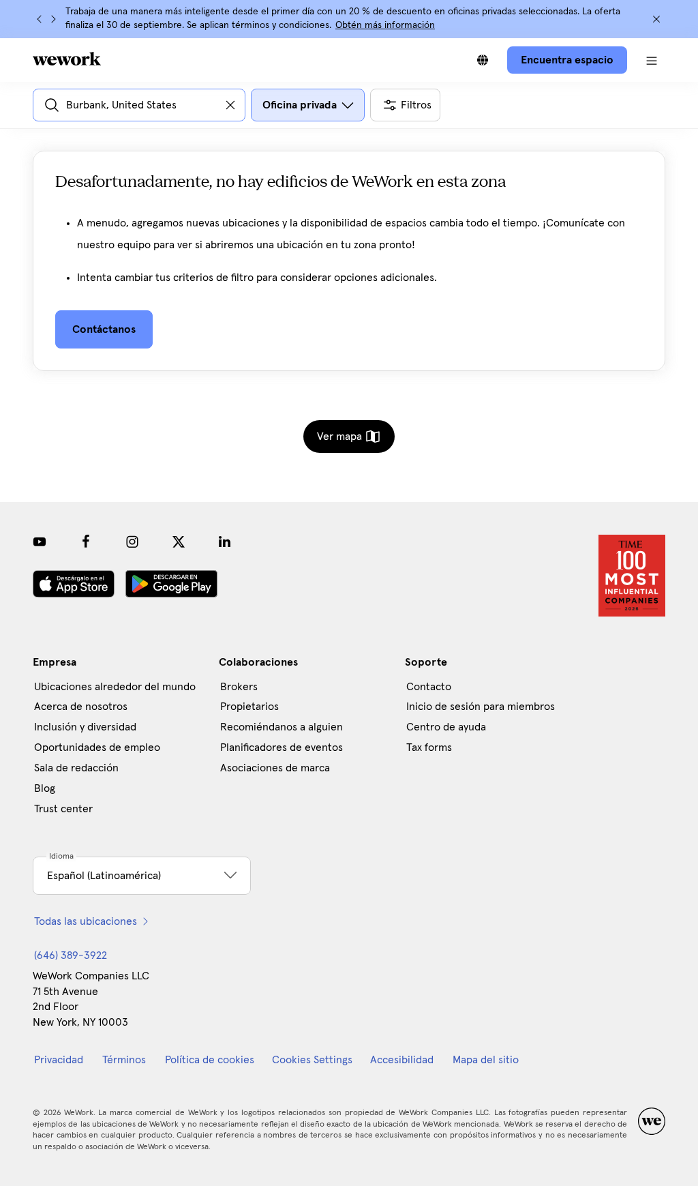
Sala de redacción (76, 767)
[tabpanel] (349, 272)
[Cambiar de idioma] (482, 60)
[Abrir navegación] (651, 60)
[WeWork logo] (67, 58)
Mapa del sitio (486, 1059)
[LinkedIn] (225, 541)
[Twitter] (178, 541)
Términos (124, 1059)
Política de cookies (209, 1059)
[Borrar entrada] (230, 105)
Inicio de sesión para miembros (480, 706)
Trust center (63, 808)
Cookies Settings (312, 1059)
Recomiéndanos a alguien (281, 727)
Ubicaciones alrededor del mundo (115, 686)
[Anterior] (39, 19)
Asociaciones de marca (275, 767)
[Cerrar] (656, 19)
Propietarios (249, 706)
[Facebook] (86, 541)
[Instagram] (132, 541)
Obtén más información (385, 25)
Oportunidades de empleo (97, 747)
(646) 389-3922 (70, 955)
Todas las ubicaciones (85, 921)
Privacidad (58, 1059)
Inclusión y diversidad (85, 727)
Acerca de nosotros (80, 706)
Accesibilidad (402, 1059)
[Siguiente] (53, 19)
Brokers (239, 686)
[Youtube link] (39, 541)
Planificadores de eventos (281, 747)
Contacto (428, 686)
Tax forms (429, 747)
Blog (44, 788)
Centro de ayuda (446, 727)
